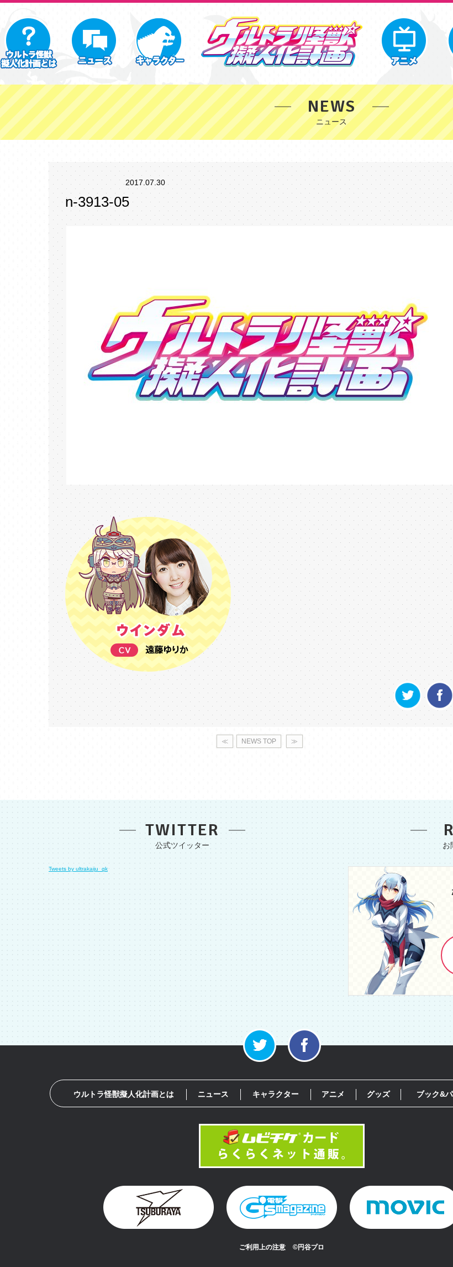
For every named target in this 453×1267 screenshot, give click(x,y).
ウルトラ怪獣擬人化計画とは (123, 1094)
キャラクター (275, 1094)
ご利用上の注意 (262, 1247)
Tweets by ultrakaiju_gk (78, 869)
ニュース (213, 1094)
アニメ (333, 1094)
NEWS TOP (258, 741)
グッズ (378, 1094)
